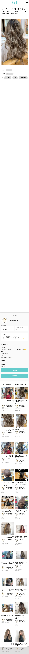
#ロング (15, 77)
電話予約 (14, 376)
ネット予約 (14, 370)
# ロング (8, 69)
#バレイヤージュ (23, 77)
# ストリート (9, 73)
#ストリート (7, 77)
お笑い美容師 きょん (13, 320)
